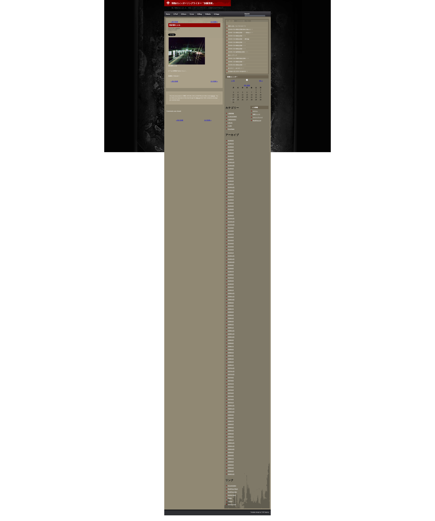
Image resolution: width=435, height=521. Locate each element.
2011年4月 (231, 243)
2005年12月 (231, 443)
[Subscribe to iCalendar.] (247, 81)
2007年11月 (231, 371)
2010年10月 (231, 262)
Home (168, 14)
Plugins (230, 498)
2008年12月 (231, 330)
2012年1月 (231, 215)
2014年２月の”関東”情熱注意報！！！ (238, 58)
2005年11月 (231, 446)
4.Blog (199, 14)
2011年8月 (231, 231)
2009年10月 (231, 299)
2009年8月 (231, 305)
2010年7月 (231, 271)
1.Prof (175, 14)
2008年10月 (231, 337)
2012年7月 (231, 196)
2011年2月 (231, 249)
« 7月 (233, 81)
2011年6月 (231, 237)
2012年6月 (231, 199)
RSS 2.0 (198, 98)
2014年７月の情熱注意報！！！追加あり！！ (240, 32)
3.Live (192, 14)
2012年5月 (231, 203)
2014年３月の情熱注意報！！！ (237, 48)
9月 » (261, 81)
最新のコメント (238, 21)
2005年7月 (231, 458)
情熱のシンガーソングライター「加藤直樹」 (193, 3)
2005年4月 (231, 468)
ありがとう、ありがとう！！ (236, 68)
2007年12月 (231, 368)
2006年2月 (231, 436)
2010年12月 (231, 256)
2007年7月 (231, 383)
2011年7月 (231, 234)
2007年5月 (231, 390)
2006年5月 (231, 427)
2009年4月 (231, 318)
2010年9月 (231, 265)
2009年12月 (231, 293)
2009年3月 (231, 321)
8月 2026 (247, 85)
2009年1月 (231, 327)
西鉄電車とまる (174, 25)
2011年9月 (231, 228)
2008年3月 (231, 359)
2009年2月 (231, 324)
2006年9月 (231, 415)
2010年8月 (231, 268)
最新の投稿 (229, 21)
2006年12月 (231, 405)
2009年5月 (231, 315)
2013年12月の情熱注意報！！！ (237, 65)
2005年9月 (231, 452)
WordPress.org (257, 120)
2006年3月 (231, 433)
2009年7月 (231, 309)
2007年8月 (231, 380)
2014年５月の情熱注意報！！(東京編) (238, 39)
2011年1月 (231, 253)
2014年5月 (231, 150)
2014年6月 (231, 147)
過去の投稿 (248, 21)
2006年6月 (231, 424)
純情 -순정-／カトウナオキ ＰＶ (237, 26)
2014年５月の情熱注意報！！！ (237, 42)
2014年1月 (231, 159)
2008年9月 (231, 340)
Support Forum (232, 504)
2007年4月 (231, 393)
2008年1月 (231, 365)
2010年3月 (231, 284)
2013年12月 (231, 162)
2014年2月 (231, 156)
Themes (230, 501)
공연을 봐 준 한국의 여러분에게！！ (238, 71)
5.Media (208, 14)
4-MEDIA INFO (232, 119)
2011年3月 (231, 246)
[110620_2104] (186, 64)
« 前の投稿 (174, 22)
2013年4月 (231, 178)
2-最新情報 (231, 113)
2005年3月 (231, 471)
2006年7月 (231, 421)
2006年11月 (231, 408)
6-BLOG (177, 28)
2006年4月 (231, 430)
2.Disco (183, 14)
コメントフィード (258, 117)
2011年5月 (231, 240)
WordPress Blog (232, 492)
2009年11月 (231, 296)
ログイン (255, 111)
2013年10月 (231, 165)
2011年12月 (231, 218)
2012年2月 (231, 212)
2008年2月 (231, 362)
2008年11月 (231, 334)
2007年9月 (231, 377)
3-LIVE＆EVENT (232, 116)
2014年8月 (231, 140)
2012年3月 (231, 209)
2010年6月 (231, 274)
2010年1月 (231, 290)
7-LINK (230, 126)
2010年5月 (231, 277)
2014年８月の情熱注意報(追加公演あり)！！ (240, 29)
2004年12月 (231, 474)
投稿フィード (256, 114)
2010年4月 (231, 281)
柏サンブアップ (232, 55)
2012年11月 (231, 190)
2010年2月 (231, 287)
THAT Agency (265, 512)
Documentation (232, 485)
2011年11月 (231, 221)
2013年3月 (231, 181)
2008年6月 (231, 349)
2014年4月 (231, 153)
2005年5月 (231, 465)
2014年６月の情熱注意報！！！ (237, 36)
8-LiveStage (231, 129)
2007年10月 (231, 374)
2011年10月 (231, 224)
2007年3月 (231, 396)
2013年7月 (231, 171)
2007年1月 (231, 402)
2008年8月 (231, 343)
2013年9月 (231, 168)
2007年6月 (231, 387)
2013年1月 (231, 184)
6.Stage (216, 14)
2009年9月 (231, 302)
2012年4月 (231, 206)
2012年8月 (231, 193)
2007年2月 (231, 399)
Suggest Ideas (232, 495)
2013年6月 (231, 175)
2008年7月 (231, 346)
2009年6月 (231, 312)
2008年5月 (231, 352)
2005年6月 (231, 461)
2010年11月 (231, 259)
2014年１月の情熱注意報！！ (236, 61)
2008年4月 (231, 355)
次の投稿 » (214, 22)
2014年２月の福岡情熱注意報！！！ (238, 52)
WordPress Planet (233, 489)
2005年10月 (231, 449)
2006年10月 (231, 411)
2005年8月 (231, 455)
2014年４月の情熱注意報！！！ (237, 45)
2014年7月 (231, 143)
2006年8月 (231, 418)
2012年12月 (231, 187)
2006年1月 (231, 440)
